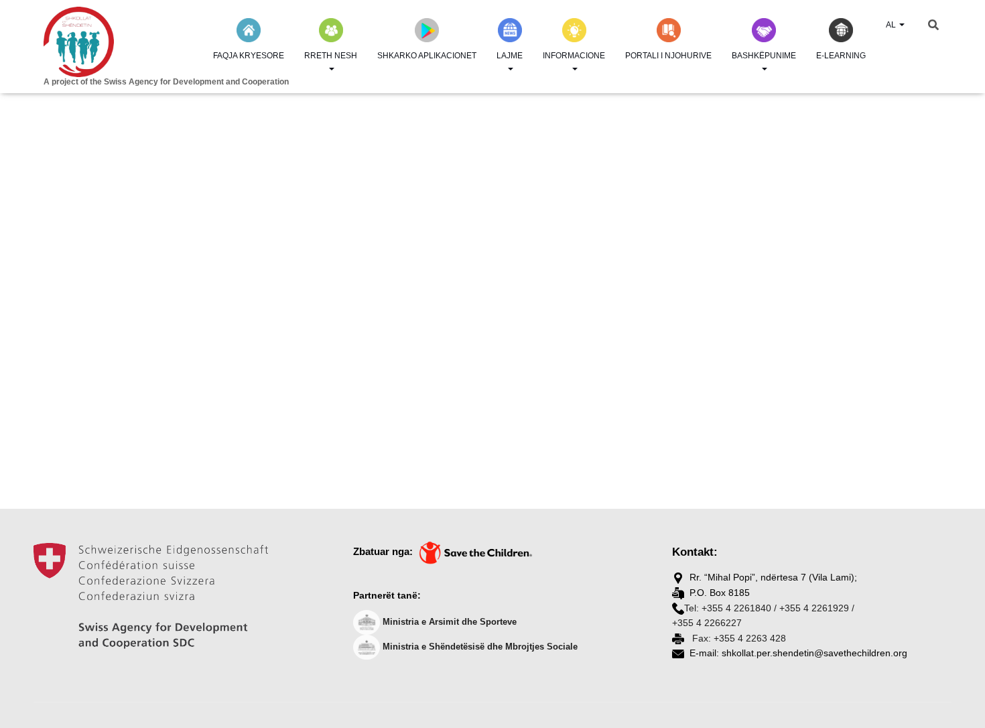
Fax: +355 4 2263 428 (738, 638)
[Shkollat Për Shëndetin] (144, 42)
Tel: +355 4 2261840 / (730, 608)
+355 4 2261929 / (816, 608)
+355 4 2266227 (707, 622)
